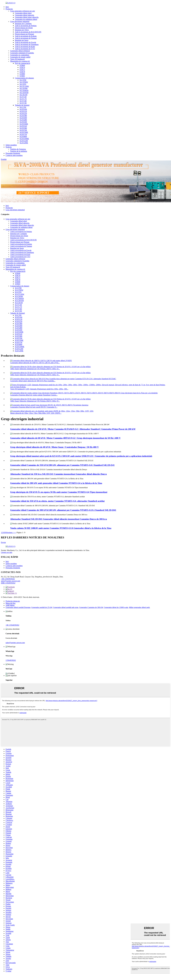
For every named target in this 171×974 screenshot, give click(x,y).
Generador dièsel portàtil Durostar (18, 607)
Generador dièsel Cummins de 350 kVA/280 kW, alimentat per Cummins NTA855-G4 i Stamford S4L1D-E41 (62, 465)
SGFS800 (23, 137)
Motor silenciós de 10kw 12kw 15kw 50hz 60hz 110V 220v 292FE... (35, 413)
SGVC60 (23, 97)
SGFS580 (23, 128)
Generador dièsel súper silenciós (27, 17)
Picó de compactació (22, 63)
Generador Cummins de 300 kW (91, 607)
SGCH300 (23, 88)
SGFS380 (23, 116)
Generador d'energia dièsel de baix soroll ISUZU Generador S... (33, 407)
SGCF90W (24, 82)
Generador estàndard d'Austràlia (22, 53)
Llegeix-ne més (6, 552)
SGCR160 (23, 95)
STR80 (22, 74)
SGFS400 (23, 118)
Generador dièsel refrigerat (20, 51)
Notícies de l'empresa (18, 149)
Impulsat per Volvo (22, 30)
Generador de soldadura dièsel (26, 19)
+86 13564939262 (8, 579)
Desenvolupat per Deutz (24, 28)
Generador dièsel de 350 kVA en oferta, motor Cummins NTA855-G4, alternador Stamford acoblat (57, 501)
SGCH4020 (24, 90)
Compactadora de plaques (24, 78)
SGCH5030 (24, 93)
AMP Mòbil (10, 605)
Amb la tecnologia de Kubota (26, 36)
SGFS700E (24, 132)
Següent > (10, 533)
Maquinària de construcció (20, 61)
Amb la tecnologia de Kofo (25, 47)
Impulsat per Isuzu (21, 40)
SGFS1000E (24, 139)
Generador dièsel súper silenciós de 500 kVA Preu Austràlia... (32, 381)
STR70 (22, 67)
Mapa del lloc (11, 603)
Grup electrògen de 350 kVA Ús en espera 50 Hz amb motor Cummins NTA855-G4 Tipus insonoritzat (58, 492)
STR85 (22, 76)
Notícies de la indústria (18, 151)
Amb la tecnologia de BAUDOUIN (28, 32)
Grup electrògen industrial (19, 21)
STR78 (22, 72)
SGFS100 (23, 109)
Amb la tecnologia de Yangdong (27, 44)
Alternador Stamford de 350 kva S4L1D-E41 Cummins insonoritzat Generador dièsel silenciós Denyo (58, 474)
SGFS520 (23, 126)
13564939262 (11, 660)
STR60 (22, 65)
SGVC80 (23, 101)
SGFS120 (23, 111)
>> (15, 533)
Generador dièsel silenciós (24, 15)
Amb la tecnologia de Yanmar (26, 38)
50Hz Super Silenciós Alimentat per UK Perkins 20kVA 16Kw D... (35, 369)
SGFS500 (23, 122)
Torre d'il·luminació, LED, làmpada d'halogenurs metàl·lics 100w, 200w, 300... (39, 389)
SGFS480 (23, 120)
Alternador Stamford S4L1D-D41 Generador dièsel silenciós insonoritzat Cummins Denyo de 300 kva (58, 519)
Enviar (3, 542)
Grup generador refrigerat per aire (22, 11)
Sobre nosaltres (11, 145)
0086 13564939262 (8, 583)
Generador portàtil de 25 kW (41, 607)
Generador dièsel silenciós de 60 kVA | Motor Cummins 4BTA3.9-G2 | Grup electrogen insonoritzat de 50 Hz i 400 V (65, 438)
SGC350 (23, 107)
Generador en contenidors (19, 55)
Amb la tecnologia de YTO (25, 49)
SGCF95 (23, 84)
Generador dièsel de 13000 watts (116, 607)
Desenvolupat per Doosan (24, 34)
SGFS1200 (24, 141)
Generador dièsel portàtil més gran (65, 607)
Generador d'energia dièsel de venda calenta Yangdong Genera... (34, 395)
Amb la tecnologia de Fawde (25, 42)
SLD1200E (24, 143)
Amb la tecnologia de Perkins (26, 26)
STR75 (22, 70)
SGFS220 (23, 114)
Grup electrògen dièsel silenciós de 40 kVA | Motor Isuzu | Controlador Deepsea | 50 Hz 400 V (54, 447)
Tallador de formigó (22, 105)
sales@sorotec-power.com (10, 581)
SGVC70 (23, 99)
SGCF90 (23, 80)
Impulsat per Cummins (23, 24)
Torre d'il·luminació (17, 59)
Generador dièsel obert (23, 13)
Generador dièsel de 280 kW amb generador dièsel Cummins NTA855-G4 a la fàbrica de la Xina (56, 483)
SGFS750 (23, 134)
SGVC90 (23, 103)
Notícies (9, 147)
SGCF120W (24, 86)
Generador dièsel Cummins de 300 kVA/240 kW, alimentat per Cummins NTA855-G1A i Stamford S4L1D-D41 (63, 510)
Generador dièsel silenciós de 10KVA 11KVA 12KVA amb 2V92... (35, 363)
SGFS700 (23, 130)
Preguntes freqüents (13, 153)
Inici (7, 7)
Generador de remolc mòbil (20, 57)
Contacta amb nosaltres (14, 155)
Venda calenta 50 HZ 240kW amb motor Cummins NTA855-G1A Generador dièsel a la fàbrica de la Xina (60, 528)
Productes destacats (13, 601)
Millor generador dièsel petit (139, 607)
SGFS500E (24, 124)
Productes (9, 9)
